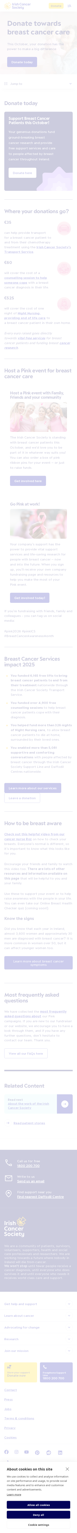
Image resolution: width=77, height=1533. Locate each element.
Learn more (14, 1494)
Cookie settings (38, 1525)
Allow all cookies (38, 1505)
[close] (67, 1469)
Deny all (38, 1515)
